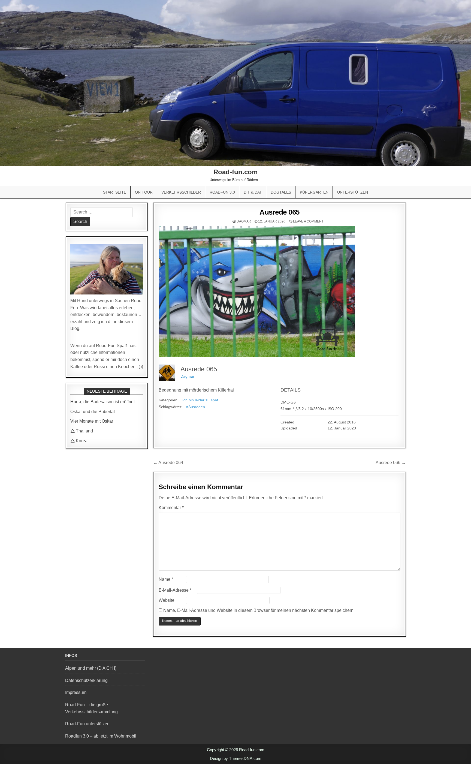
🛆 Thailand (81, 431)
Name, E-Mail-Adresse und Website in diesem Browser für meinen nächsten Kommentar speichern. (259, 610)
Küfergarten (314, 192)
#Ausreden (195, 407)
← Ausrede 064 (168, 462)
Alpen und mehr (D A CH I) (90, 668)
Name (166, 579)
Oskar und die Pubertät (92, 411)
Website (166, 600)
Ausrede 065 (279, 212)
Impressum (75, 692)
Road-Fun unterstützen (87, 723)
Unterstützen (352, 192)
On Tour (144, 192)
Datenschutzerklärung (86, 680)
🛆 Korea (78, 440)
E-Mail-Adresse (175, 590)
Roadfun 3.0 (222, 192)
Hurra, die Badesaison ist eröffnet (102, 401)
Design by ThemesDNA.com (235, 758)
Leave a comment (308, 221)
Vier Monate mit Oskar (91, 421)
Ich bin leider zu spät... (201, 400)
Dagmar (244, 221)
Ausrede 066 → (391, 462)
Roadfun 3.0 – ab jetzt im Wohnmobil (100, 736)
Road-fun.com (235, 172)
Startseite (114, 192)
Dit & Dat (253, 192)
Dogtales (281, 192)
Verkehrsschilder (181, 192)
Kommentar (171, 507)
